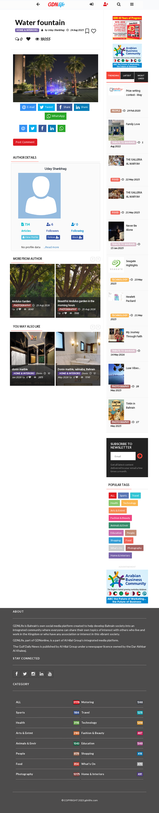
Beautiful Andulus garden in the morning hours (76, 303)
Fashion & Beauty (120, 517)
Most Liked (141, 77)
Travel (135, 495)
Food (128, 540)
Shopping (115, 540)
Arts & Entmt (118, 510)
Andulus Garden (21, 301)
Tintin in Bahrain (130, 406)
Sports (123, 495)
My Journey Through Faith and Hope (134, 336)
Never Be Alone (131, 228)
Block (75, 237)
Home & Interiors (120, 555)
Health (114, 503)
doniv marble (20, 369)
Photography (135, 548)
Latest (127, 75)
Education (116, 532)
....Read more (51, 247)
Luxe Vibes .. (133, 368)
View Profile (31, 237)
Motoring (112, 702)
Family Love (133, 124)
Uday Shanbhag (56, 30)
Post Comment (25, 142)
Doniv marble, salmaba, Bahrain (76, 369)
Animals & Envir (119, 525)
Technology (129, 503)
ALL (113, 495)
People (131, 532)
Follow (52, 237)
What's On (116, 548)
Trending (113, 75)
